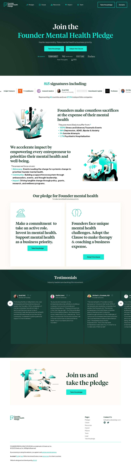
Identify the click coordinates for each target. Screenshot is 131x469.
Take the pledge (106, 5)
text (22, 456)
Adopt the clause (93, 257)
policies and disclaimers (49, 452)
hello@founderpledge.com (112, 420)
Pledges (87, 420)
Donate (122, 5)
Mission (87, 430)
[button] (10, 303)
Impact (87, 428)
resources (45, 456)
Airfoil (35, 460)
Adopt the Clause (76, 49)
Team (87, 433)
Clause (87, 422)
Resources (88, 425)
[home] (12, 4)
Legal (86, 436)
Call (17, 456)
